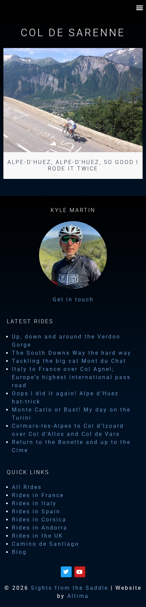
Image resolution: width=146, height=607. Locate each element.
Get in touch (73, 299)
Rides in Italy (34, 503)
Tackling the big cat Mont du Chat (69, 361)
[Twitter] (66, 571)
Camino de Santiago (45, 544)
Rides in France (38, 495)
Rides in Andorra (40, 527)
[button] (140, 7)
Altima (78, 596)
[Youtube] (79, 571)
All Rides (27, 487)
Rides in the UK (37, 536)
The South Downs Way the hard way (71, 353)
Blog (19, 552)
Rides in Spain (36, 511)
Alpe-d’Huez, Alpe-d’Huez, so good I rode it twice (73, 165)
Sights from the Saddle (69, 588)
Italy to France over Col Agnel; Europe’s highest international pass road (71, 377)
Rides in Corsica (39, 519)
